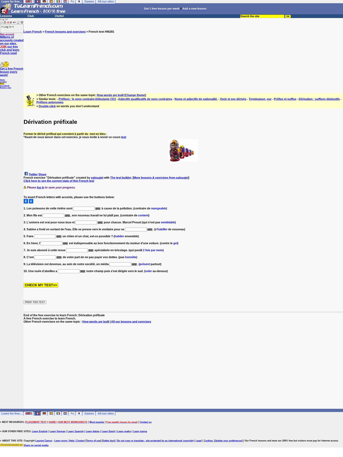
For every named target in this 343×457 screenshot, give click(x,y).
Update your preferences (228, 440)
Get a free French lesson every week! (11, 72)
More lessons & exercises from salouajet (160, 177)
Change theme (135, 95)
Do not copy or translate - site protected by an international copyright (155, 440)
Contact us (145, 422)
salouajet (97, 177)
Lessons (6, 16)
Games (89, 413)
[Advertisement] (183, 58)
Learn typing (140, 431)
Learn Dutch (108, 431)
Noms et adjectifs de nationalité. (196, 99)
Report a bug (5, 88)
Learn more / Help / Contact (69, 440)
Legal (199, 440)
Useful (59, 16)
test (123, 137)
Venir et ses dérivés (233, 99)
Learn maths (124, 431)
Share (42, 174)
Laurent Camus (43, 440)
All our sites (106, 413)
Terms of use (93, 440)
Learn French (33, 31)
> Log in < (7, 26)
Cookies (208, 440)
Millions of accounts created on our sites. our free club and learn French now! (12, 45)
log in (40, 187)
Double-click (47, 106)
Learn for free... (11, 413)
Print (2, 84)
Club (31, 16)
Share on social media (36, 445)
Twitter (33, 174)
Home (2, 80)
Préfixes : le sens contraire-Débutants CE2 (87, 99)
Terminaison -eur (260, 99)
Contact (3, 82)
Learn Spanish (76, 431)
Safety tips (108, 440)
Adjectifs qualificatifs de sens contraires (145, 99)
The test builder (120, 177)
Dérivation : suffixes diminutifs (319, 99)
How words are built (110, 95)
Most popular (97, 422)
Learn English (40, 431)
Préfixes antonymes (49, 102)
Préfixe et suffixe (285, 99)
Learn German (57, 431)
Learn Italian (93, 431)
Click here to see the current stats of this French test (59, 180)
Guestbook (4, 86)
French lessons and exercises (65, 31)
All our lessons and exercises (131, 321)
